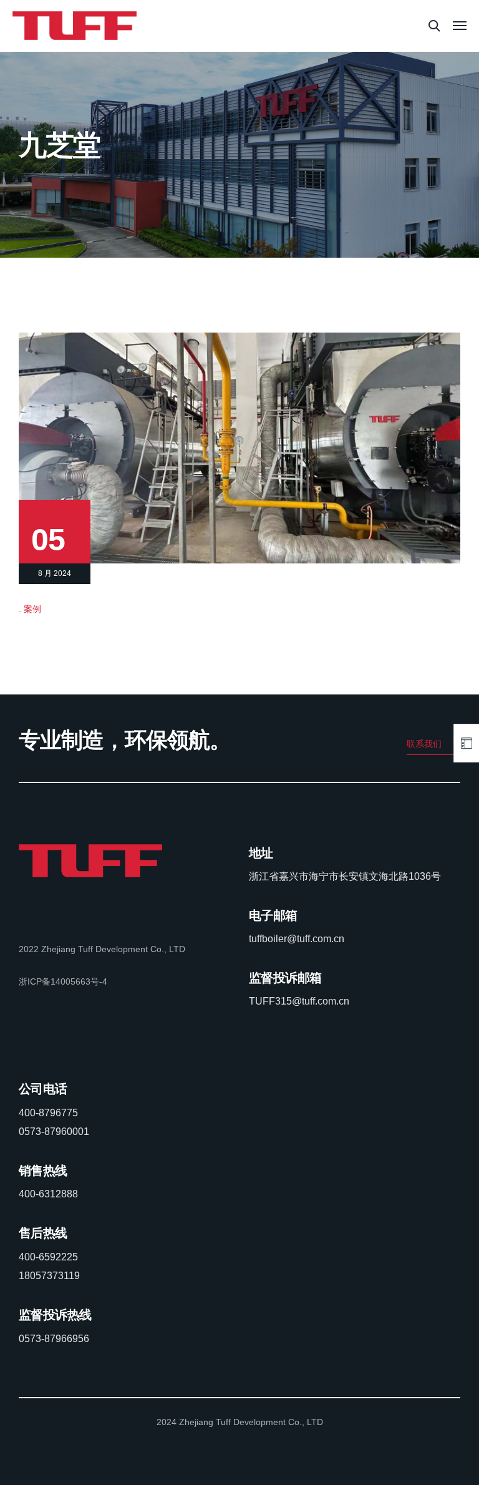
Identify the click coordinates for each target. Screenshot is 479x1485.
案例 (32, 609)
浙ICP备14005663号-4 (63, 981)
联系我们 (424, 744)
